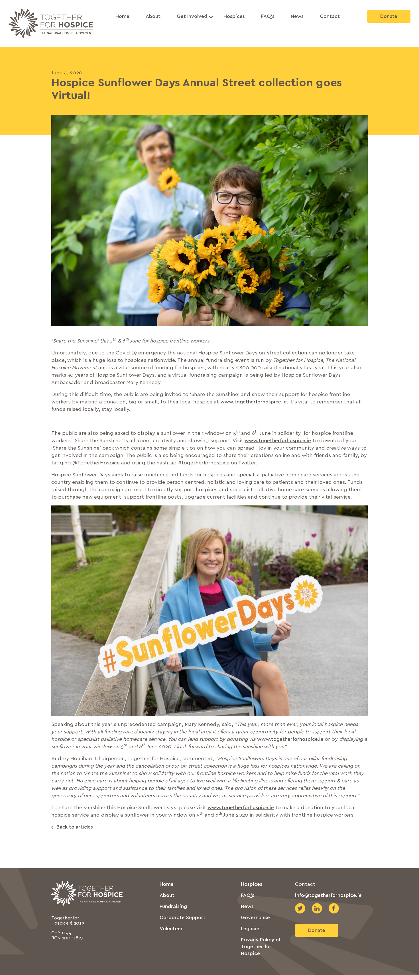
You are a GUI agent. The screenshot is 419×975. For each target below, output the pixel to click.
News (297, 16)
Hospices (234, 16)
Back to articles (74, 827)
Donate (388, 16)
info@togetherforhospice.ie (328, 895)
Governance (255, 917)
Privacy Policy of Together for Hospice (260, 946)
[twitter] (300, 908)
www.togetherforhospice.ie (253, 402)
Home (122, 16)
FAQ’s (267, 16)
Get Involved (192, 16)
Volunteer (171, 928)
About (153, 16)
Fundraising (173, 906)
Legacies (251, 928)
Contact (330, 16)
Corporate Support (183, 917)
